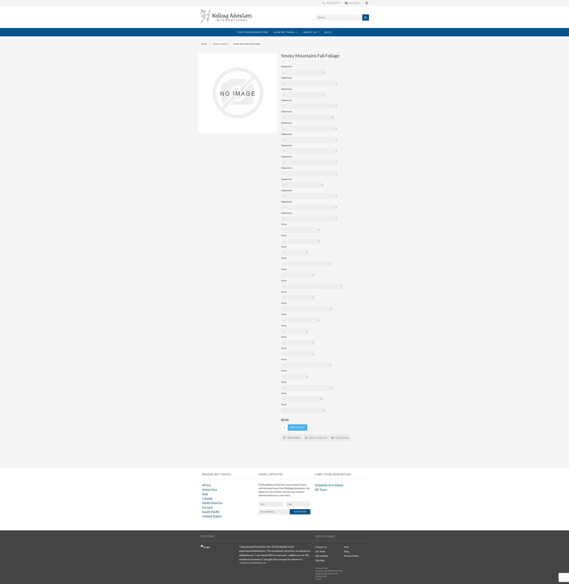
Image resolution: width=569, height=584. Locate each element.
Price (283, 224)
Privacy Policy (351, 555)
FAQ (346, 546)
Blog (328, 32)
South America (212, 503)
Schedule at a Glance (329, 485)
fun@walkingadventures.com (327, 573)
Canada (207, 498)
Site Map (320, 560)
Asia (205, 494)
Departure (286, 66)
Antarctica (209, 489)
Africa (206, 485)
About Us (310, 32)
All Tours (321, 489)
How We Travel (285, 32)
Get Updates (321, 555)
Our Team (320, 551)
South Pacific (211, 512)
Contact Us (321, 546)
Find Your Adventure (253, 32)
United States (212, 516)
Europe (207, 507)
